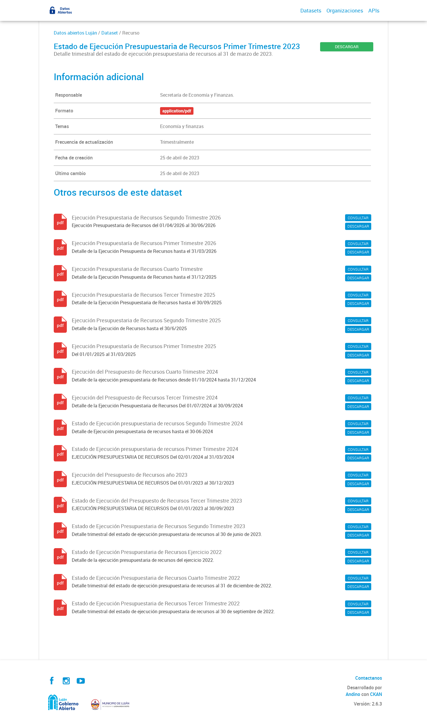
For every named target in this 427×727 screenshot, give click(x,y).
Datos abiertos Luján (75, 33)
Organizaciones (344, 10)
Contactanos (368, 678)
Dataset (109, 33)
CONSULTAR (358, 217)
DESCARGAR (346, 46)
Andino (353, 694)
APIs (373, 10)
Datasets (310, 10)
